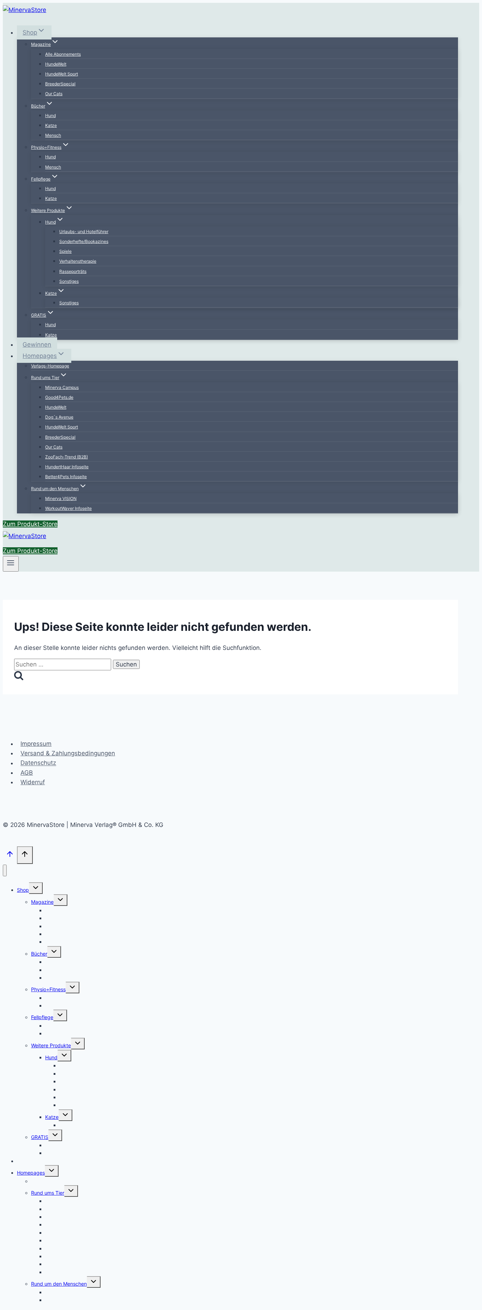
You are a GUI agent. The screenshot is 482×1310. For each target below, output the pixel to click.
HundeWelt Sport (61, 74)
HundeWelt (55, 64)
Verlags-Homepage (50, 365)
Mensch (53, 135)
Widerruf (32, 782)
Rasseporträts (72, 271)
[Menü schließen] (5, 870)
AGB (26, 772)
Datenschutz (38, 763)
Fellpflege (42, 1017)
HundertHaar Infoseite (67, 466)
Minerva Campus (62, 387)
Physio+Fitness (48, 989)
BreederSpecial (60, 83)
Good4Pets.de (59, 397)
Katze (51, 125)
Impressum (36, 743)
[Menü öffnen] (11, 564)
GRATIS (39, 1137)
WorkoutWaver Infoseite (68, 508)
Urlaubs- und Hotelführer (83, 231)
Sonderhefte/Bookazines (83, 241)
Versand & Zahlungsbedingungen (67, 753)
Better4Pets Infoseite (66, 476)
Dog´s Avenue (59, 417)
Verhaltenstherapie (77, 261)
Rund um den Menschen (59, 1284)
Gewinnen (37, 344)
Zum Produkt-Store (30, 524)
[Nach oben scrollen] (10, 855)
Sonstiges (69, 281)
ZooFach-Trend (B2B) (66, 456)
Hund (50, 115)
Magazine (42, 902)
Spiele (65, 251)
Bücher (39, 954)
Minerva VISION (61, 498)
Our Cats (53, 93)
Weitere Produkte (51, 1045)
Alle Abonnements (63, 54)
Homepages (31, 1173)
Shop (23, 890)
